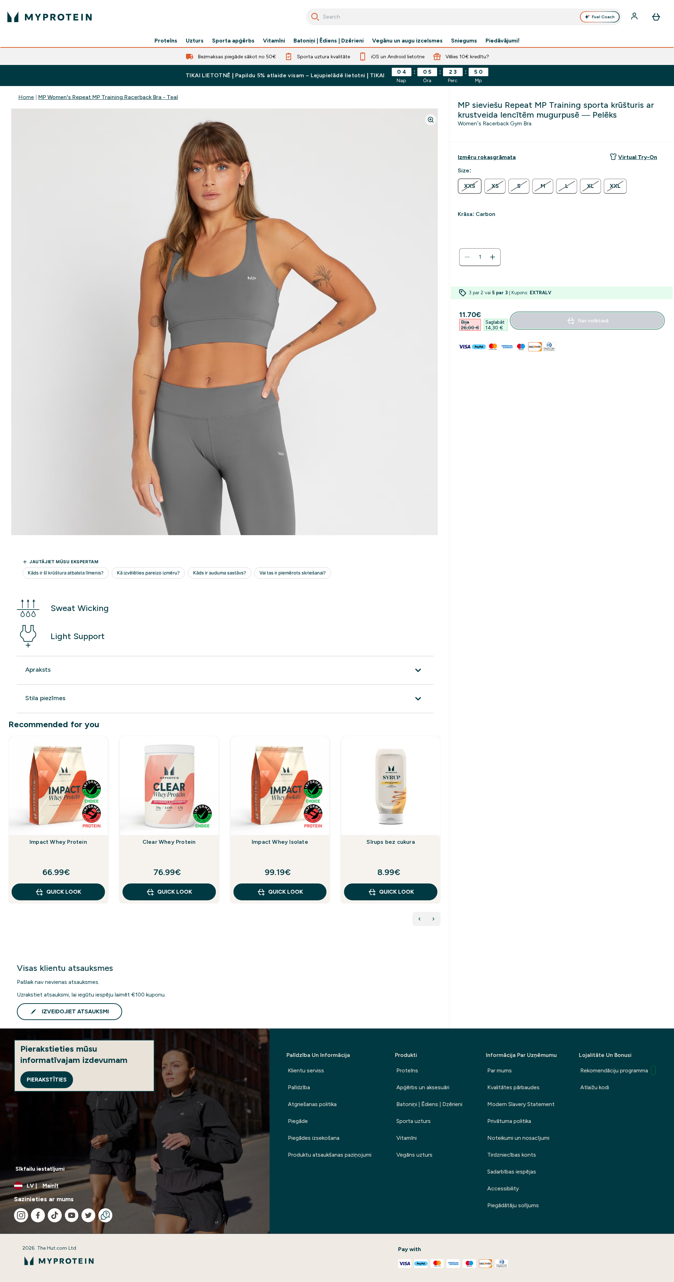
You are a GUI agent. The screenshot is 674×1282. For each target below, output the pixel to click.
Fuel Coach (603, 16)
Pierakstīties (47, 1080)
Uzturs (195, 41)
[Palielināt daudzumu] (492, 257)
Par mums (499, 1070)
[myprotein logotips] (49, 17)
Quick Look (63, 892)
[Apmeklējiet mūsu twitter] (88, 1215)
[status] (480, 257)
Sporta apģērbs (233, 41)
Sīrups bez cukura (390, 842)
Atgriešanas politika (312, 1104)
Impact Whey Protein (58, 842)
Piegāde (298, 1121)
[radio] (470, 186)
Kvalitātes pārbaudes (513, 1087)
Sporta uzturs (413, 1121)
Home (26, 97)
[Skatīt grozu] (656, 17)
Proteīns (165, 41)
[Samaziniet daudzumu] (467, 257)
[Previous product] (419, 919)
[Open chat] (105, 1215)
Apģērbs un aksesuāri (422, 1087)
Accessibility (503, 1188)
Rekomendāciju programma (614, 1070)
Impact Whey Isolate (280, 842)
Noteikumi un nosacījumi (518, 1138)
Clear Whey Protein (169, 842)
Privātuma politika (509, 1121)
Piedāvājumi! (502, 41)
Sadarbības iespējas (511, 1172)
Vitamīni (274, 41)
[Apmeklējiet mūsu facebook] (38, 1215)
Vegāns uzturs (414, 1155)
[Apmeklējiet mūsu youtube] (72, 1215)
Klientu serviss (306, 1070)
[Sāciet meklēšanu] (315, 16)
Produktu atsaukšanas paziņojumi (329, 1155)
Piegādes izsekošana (313, 1138)
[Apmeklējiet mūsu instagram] (21, 1215)
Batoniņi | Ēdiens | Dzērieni (328, 41)
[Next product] (434, 919)
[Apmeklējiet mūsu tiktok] (55, 1215)
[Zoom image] (430, 119)
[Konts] (635, 17)
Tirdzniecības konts (511, 1155)
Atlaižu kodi (594, 1087)
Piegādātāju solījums (513, 1205)
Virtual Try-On (637, 157)
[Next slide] (439, 835)
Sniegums (464, 41)
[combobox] (464, 16)
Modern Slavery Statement (521, 1104)
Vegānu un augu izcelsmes (407, 41)
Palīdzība (299, 1087)
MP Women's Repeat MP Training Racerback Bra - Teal (108, 97)
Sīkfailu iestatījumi (40, 1169)
